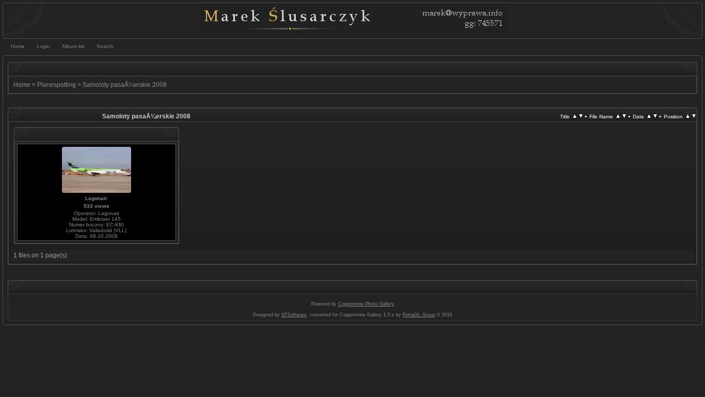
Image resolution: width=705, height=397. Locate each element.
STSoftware (294, 314)
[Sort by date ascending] (649, 116)
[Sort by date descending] (655, 116)
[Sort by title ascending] (574, 116)
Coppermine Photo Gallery (366, 304)
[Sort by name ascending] (618, 116)
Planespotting (56, 84)
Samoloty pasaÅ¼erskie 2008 (125, 84)
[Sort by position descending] (694, 116)
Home (21, 84)
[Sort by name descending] (624, 116)
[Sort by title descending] (581, 116)
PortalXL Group (419, 314)
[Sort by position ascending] (687, 116)
